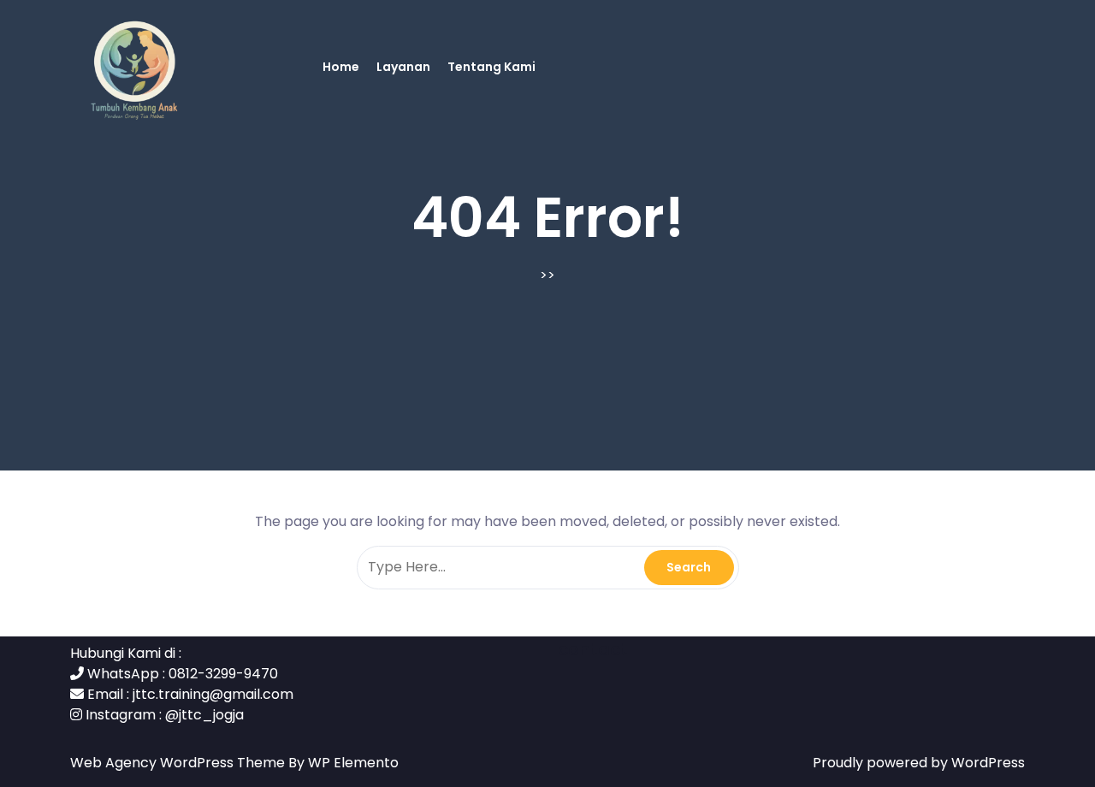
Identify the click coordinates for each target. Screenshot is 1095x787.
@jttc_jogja (204, 715)
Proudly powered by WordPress (919, 762)
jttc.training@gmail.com (213, 694)
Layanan (403, 66)
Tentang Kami (491, 66)
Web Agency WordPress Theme (179, 762)
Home (341, 66)
